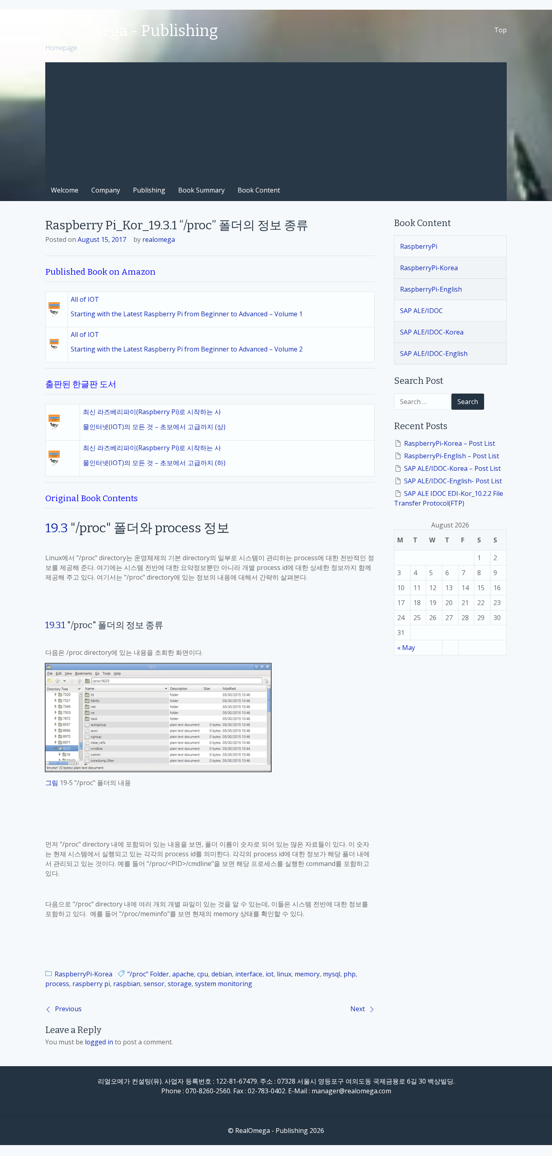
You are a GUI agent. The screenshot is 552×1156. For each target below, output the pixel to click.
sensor (153, 983)
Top (500, 29)
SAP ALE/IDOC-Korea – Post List (452, 468)
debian (221, 974)
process (57, 983)
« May (406, 647)
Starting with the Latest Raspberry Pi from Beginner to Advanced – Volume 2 (187, 349)
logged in (99, 1041)
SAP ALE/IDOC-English (434, 353)
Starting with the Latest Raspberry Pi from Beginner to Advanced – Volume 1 (187, 313)
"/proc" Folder (148, 974)
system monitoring (223, 983)
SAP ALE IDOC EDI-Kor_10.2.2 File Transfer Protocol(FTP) (448, 498)
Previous (68, 1008)
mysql (331, 974)
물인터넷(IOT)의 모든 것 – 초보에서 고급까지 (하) (154, 462)
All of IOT (85, 299)
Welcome (64, 190)
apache (183, 974)
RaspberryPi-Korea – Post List (449, 443)
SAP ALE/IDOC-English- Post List (453, 480)
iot (269, 974)
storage (180, 983)
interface (248, 974)
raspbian (126, 983)
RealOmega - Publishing (131, 30)
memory (307, 974)
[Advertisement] (276, 119)
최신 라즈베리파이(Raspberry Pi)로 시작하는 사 (152, 411)
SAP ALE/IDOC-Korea (432, 332)
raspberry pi (91, 983)
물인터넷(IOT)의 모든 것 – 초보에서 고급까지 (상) (154, 426)
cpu (202, 974)
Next (357, 1008)
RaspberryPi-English (431, 289)
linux (284, 974)
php (349, 974)
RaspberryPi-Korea (83, 974)
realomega (158, 239)
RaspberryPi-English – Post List (451, 455)
